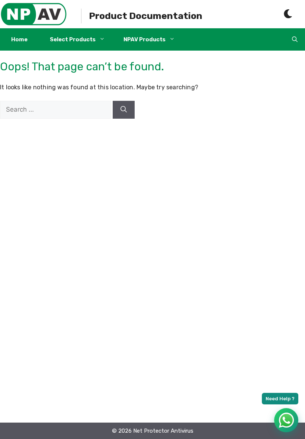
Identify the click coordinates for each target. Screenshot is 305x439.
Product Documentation (145, 15)
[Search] (124, 110)
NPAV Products (144, 39)
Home (19, 39)
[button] (295, 39)
